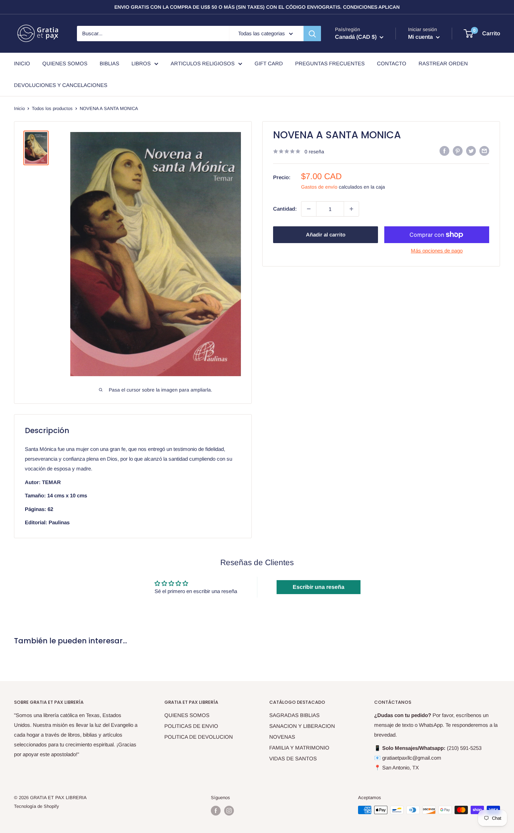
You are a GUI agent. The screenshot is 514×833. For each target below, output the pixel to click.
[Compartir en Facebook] (444, 151)
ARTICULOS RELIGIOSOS (203, 63)
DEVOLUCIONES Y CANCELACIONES (60, 85)
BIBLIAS (109, 63)
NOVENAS (282, 737)
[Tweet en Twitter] (471, 151)
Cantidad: (285, 209)
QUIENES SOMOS (64, 63)
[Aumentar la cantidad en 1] (351, 209)
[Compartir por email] (484, 151)
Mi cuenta (421, 37)
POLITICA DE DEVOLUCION (198, 737)
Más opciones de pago (437, 251)
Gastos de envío (319, 187)
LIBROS (141, 63)
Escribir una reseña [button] (318, 587)
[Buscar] (312, 33)
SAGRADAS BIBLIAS (294, 715)
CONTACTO (391, 63)
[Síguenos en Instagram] (229, 811)
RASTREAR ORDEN (443, 63)
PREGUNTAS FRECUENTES (330, 63)
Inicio (19, 108)
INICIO (22, 63)
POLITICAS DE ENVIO (191, 726)
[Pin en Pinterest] (458, 151)
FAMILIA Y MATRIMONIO (299, 748)
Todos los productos (52, 108)
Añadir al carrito (325, 235)
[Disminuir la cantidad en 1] (308, 209)
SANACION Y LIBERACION (302, 726)
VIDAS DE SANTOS (293, 758)
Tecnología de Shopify (36, 806)
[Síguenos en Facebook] (216, 811)
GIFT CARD (269, 63)
